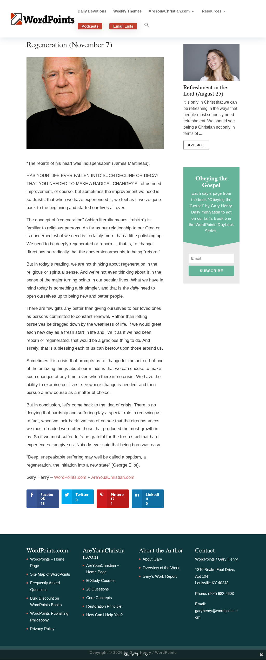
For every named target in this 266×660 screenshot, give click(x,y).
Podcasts (90, 26)
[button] (146, 29)
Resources (211, 11)
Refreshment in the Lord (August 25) (205, 90)
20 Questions (97, 589)
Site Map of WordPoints (50, 574)
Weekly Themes (127, 11)
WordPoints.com (70, 477)
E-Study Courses (101, 580)
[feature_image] (211, 62)
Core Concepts (99, 597)
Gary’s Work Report (160, 576)
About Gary (152, 559)
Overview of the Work (161, 567)
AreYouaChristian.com (169, 11)
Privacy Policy (42, 628)
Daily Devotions (92, 11)
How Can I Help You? (104, 615)
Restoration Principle (103, 606)
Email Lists (123, 26)
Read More (196, 145)
